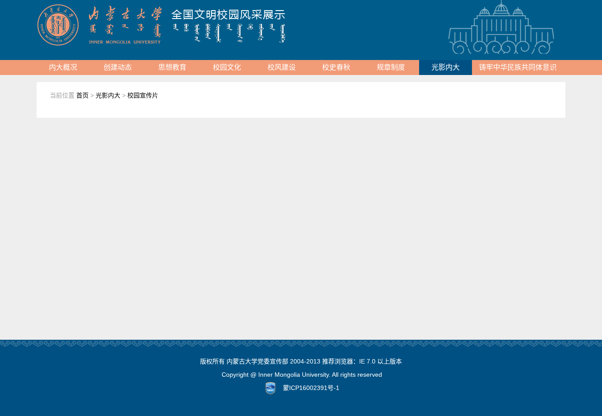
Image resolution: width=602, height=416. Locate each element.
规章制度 (391, 67)
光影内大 (445, 67)
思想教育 (172, 67)
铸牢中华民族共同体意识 (518, 67)
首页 (82, 95)
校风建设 (282, 67)
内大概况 (63, 67)
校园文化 (227, 67)
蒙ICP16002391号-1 (311, 387)
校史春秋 (336, 67)
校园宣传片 (142, 95)
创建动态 (118, 67)
